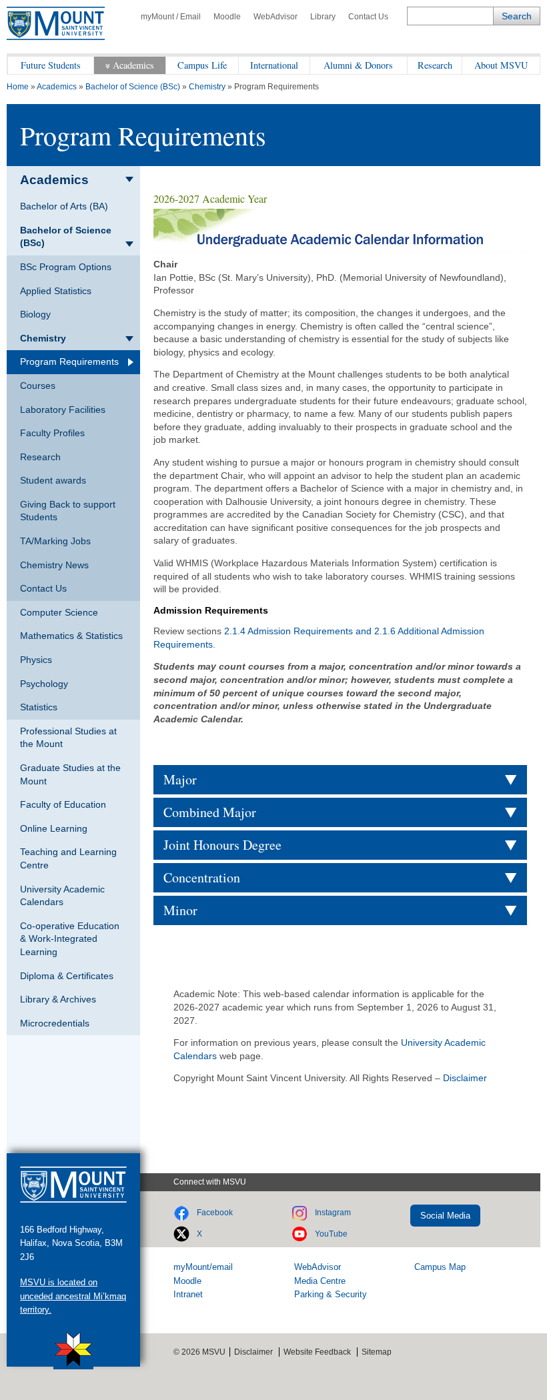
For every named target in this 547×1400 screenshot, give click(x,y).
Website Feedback (317, 1352)
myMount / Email (171, 16)
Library (323, 16)
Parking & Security (330, 1294)
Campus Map (440, 1267)
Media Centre (320, 1281)
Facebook (215, 1212)
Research (435, 65)
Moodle (227, 16)
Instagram (333, 1212)
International (274, 65)
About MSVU (501, 65)
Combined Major (209, 812)
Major (180, 779)
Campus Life (202, 65)
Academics (133, 65)
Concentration (201, 877)
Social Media (445, 1216)
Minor (180, 910)
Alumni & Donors (358, 65)
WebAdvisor (275, 16)
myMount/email (203, 1267)
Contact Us (368, 16)
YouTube (331, 1234)
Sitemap (377, 1352)
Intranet (188, 1294)
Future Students (51, 65)
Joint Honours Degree (222, 845)
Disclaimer (465, 1078)
